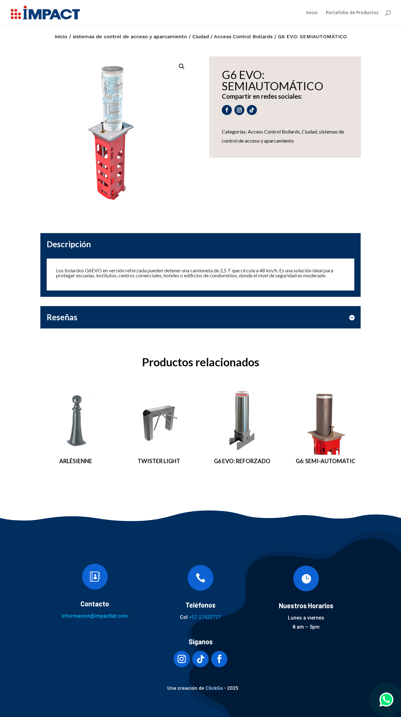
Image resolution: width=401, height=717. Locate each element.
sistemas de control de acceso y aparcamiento (130, 36)
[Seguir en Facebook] (227, 110)
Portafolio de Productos (352, 12)
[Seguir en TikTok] (252, 110)
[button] (181, 66)
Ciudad (200, 36)
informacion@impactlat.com (95, 616)
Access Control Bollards (243, 36)
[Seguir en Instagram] (239, 110)
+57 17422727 (205, 617)
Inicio (312, 12)
